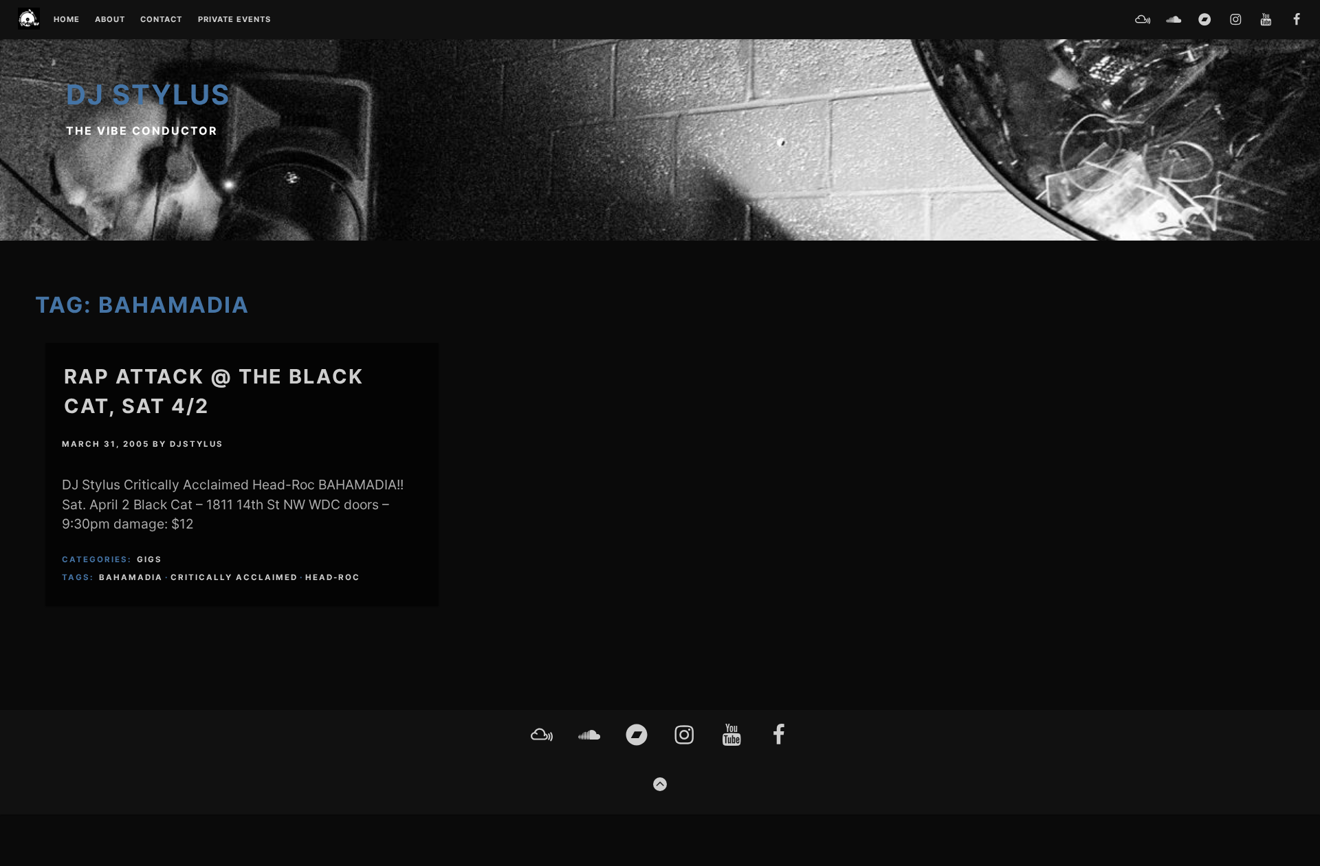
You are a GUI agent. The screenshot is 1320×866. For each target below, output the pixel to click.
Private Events (234, 20)
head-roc (332, 577)
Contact (161, 20)
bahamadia (131, 577)
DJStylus (196, 444)
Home (67, 20)
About (110, 20)
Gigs (149, 559)
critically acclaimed (234, 577)
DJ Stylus (148, 94)
